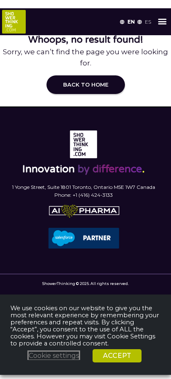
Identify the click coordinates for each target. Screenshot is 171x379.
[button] (162, 21)
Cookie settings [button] (54, 356)
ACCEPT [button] (117, 356)
